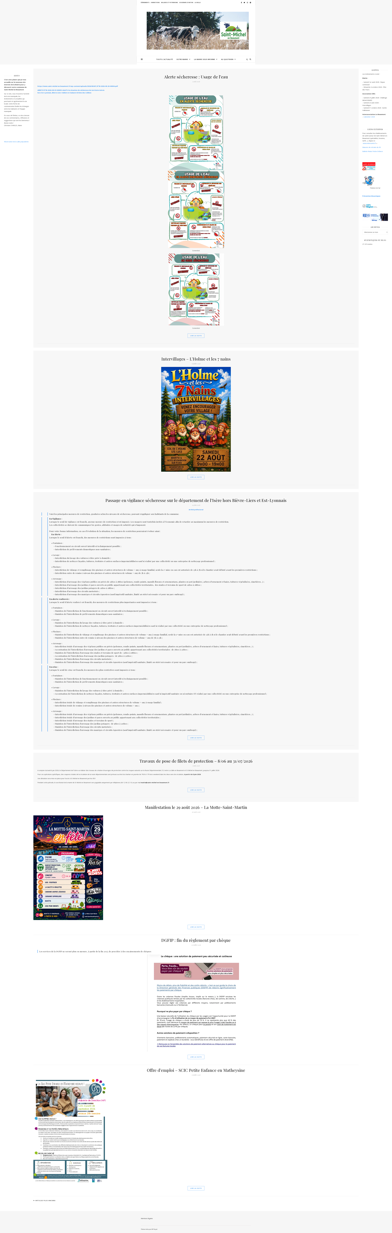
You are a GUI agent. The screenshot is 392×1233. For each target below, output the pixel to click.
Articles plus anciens (45, 1200)
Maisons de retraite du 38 (371, 147)
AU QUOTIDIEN (227, 59)
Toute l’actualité (164, 59)
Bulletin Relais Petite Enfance (372, 151)
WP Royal (154, 1229)
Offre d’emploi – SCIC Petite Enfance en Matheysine (196, 1070)
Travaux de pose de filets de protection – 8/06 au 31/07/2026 (196, 761)
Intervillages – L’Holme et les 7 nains (196, 359)
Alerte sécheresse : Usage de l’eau (196, 76)
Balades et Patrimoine (169, 2)
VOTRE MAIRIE (182, 59)
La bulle (198, 2)
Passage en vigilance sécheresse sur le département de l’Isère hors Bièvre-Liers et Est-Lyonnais (196, 500)
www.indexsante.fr (369, 143)
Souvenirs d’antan (186, 2)
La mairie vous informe (204, 59)
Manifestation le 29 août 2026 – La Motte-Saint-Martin (196, 807)
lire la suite (196, 336)
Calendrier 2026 (369, 117)
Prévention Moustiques (371, 196)
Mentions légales (147, 1218)
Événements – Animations (150, 2)
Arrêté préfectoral (196, 510)
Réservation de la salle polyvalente (16, 142)
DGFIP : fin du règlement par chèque (196, 940)
